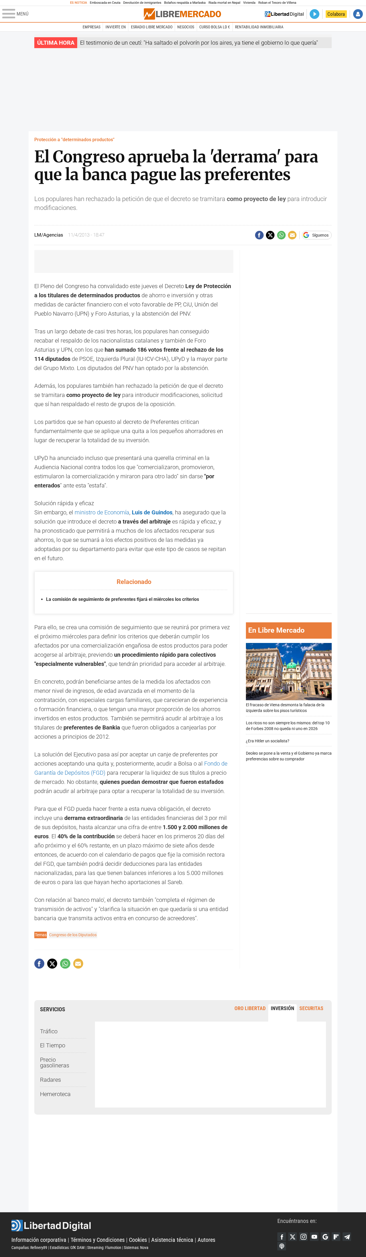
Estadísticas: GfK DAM (67, 1247)
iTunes (281, 1246)
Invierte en (116, 27)
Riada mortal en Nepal (224, 3)
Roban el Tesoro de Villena (277, 3)
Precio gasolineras (54, 1062)
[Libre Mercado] (182, 13)
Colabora (336, 14)
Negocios (185, 27)
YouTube (314, 1236)
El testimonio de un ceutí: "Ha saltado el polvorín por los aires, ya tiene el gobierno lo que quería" (199, 42)
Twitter (292, 1236)
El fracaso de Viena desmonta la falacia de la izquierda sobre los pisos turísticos (285, 708)
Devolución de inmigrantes (142, 3)
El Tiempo (52, 1045)
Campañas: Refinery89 (29, 1247)
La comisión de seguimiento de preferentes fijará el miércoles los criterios (122, 599)
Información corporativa (38, 1239)
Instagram (303, 1236)
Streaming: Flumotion (104, 1247)
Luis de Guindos (151, 512)
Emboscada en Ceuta (105, 3)
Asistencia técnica (172, 1239)
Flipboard (336, 1236)
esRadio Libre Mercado (151, 27)
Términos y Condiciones (98, 1239)
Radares (50, 1079)
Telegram (347, 1236)
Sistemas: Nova (136, 1247)
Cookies (138, 1239)
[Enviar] (281, 235)
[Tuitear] (270, 235)
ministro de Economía (102, 512)
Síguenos (320, 235)
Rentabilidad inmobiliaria (259, 27)
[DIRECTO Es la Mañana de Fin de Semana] (314, 14)
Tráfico (48, 1031)
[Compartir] (259, 235)
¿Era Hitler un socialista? (267, 741)
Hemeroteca (55, 1094)
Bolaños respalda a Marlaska (185, 3)
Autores (206, 1239)
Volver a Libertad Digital (284, 14)
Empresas (91, 27)
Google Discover (325, 1236)
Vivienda (249, 3)
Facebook (281, 1236)
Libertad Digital (144, 1225)
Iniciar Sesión (358, 14)
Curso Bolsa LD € (214, 27)
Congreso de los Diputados (73, 935)
